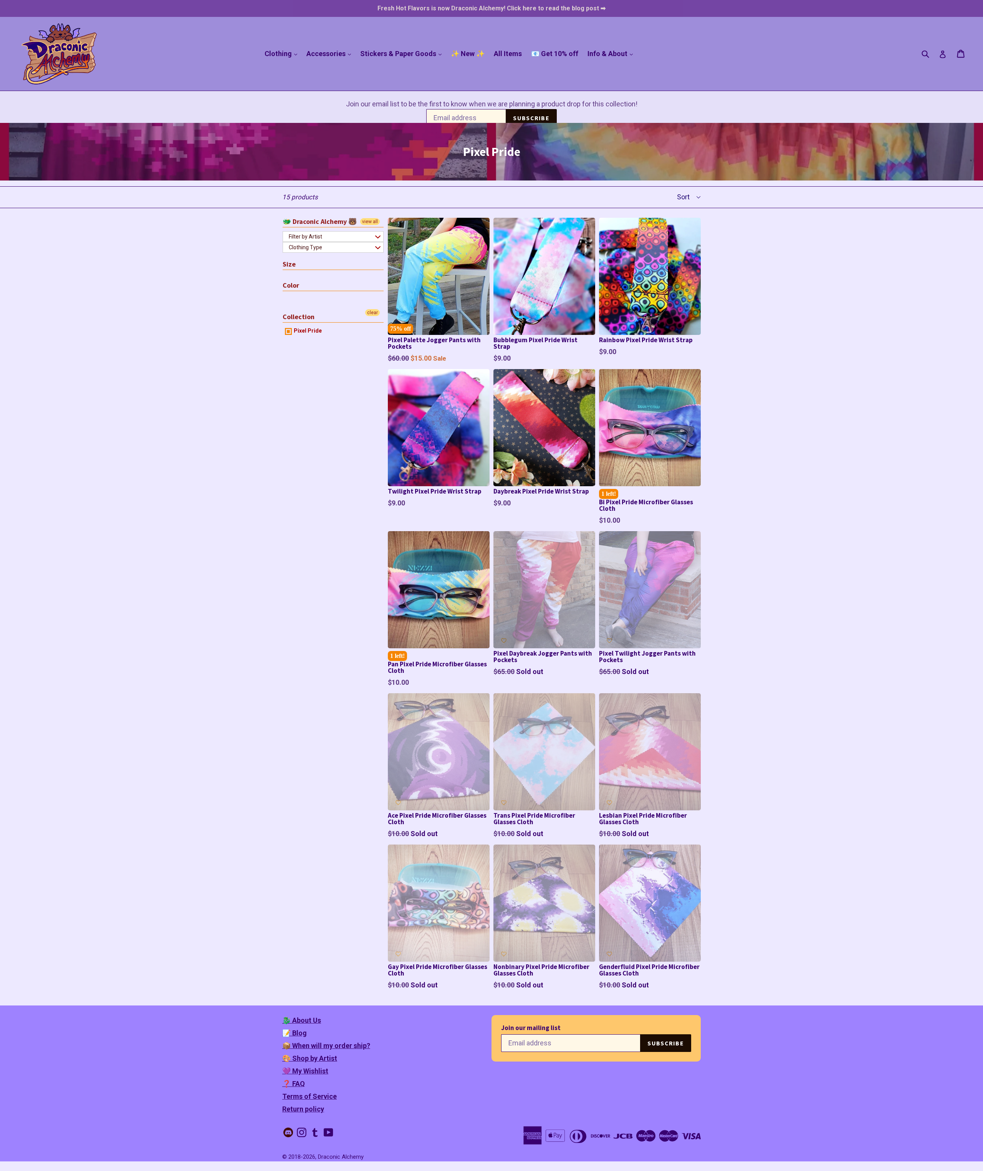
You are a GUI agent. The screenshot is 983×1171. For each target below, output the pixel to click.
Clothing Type (305, 247)
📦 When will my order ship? (326, 1046)
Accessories (330, 53)
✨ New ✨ (468, 54)
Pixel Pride (307, 331)
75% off (400, 328)
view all (370, 221)
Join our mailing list (531, 1028)
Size (289, 264)
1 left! (608, 493)
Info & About (612, 53)
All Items (508, 54)
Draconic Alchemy (341, 1156)
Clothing (283, 53)
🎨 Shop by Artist (309, 1058)
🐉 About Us (301, 1020)
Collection (298, 316)
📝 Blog (294, 1033)
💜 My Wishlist (305, 1071)
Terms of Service (309, 1096)
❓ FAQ (293, 1084)
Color (291, 285)
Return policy (303, 1109)
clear (372, 312)
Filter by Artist (305, 237)
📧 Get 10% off (554, 54)
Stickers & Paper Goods (402, 53)
